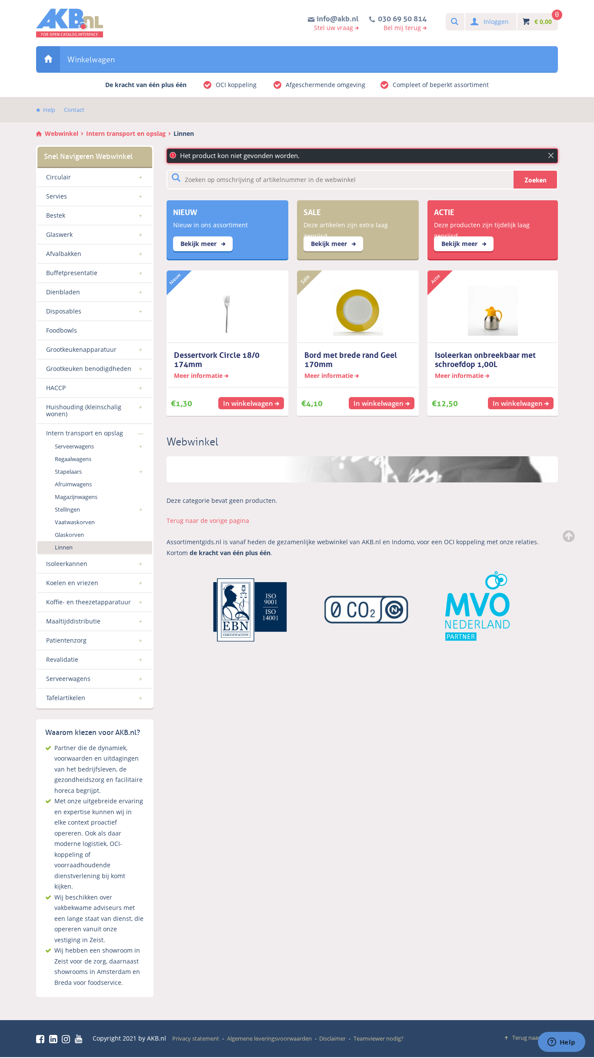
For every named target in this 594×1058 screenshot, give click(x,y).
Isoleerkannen (66, 563)
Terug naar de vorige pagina (208, 520)
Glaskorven (69, 535)
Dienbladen (63, 292)
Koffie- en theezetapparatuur (88, 602)
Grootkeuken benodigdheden (88, 368)
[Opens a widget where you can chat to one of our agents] (561, 1043)
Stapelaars (68, 471)
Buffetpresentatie (71, 273)
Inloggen (496, 21)
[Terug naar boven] (570, 536)
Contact (74, 110)
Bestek (55, 215)
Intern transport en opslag (126, 133)
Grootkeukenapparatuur (81, 349)
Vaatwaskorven (75, 522)
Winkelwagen (91, 59)
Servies (56, 196)
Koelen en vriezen (72, 583)
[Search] (454, 22)
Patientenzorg (66, 640)
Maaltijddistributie (73, 621)
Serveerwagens (74, 446)
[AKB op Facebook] (41, 1039)
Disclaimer (332, 1038)
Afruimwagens (73, 484)
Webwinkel (48, 59)
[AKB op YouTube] (80, 1039)
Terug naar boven (535, 1037)
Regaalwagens (73, 459)
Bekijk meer (199, 243)
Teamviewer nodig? (379, 1038)
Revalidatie (62, 659)
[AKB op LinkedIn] (54, 1039)
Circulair (58, 177)
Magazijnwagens (76, 497)
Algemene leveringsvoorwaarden (269, 1038)
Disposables (63, 311)
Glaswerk (59, 234)
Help (49, 110)
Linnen (184, 133)
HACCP (56, 388)
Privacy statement (195, 1038)
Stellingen (67, 509)
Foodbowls (61, 330)
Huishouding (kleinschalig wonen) (83, 410)
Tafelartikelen (65, 698)
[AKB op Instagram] (67, 1039)
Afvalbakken (63, 253)
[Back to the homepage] (69, 23)
